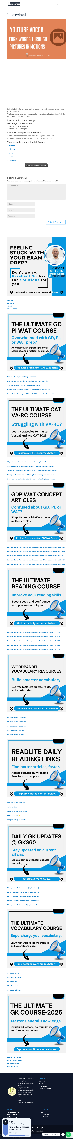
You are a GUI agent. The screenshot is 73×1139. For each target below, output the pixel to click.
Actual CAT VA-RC (45, 1089)
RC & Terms (43, 1086)
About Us (42, 1081)
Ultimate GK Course (14, 1057)
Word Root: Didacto (14, 990)
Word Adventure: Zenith (15, 730)
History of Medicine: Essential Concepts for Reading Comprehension (30, 475)
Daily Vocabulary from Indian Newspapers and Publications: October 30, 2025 (33, 636)
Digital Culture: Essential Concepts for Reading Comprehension (29, 462)
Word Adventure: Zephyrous (17, 722)
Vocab (41, 1084)
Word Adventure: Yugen (15, 734)
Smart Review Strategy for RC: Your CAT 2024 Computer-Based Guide (30, 394)
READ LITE (10, 303)
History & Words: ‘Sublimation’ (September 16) (23, 900)
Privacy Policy (12, 1114)
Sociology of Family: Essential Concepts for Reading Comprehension (30, 466)
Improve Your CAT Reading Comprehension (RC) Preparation (27, 381)
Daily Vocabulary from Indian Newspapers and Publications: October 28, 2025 (33, 641)
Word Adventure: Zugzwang (17, 717)
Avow (11, 153)
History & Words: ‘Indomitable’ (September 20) (23, 896)
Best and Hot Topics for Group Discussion (21, 377)
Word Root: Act (12, 986)
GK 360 (9, 306)
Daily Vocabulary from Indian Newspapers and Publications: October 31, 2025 (33, 632)
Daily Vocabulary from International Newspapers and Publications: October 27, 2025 (36, 560)
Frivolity (12, 149)
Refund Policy (12, 1117)
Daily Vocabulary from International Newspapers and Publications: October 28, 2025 (36, 556)
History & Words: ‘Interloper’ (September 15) (22, 905)
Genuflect (12, 161)
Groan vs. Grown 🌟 (13, 815)
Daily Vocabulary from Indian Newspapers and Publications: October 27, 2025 (33, 645)
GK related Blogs (13, 1063)
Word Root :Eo (12, 981)
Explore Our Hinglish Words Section (36, 165)
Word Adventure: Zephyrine (16, 726)
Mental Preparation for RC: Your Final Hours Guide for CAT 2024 (28, 389)
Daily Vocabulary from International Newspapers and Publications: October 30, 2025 (36, 551)
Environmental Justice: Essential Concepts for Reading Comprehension (31, 479)
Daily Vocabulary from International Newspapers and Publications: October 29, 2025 (36, 564)
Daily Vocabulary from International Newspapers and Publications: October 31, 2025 (36, 547)
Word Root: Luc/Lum (14, 977)
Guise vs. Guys (12, 807)
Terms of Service (13, 1112)
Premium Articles (13, 1066)
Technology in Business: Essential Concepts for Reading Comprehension (32, 470)
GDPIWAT (10, 300)
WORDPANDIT (12, 309)
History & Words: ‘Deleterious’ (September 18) (23, 892)
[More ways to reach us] (63, 1134)
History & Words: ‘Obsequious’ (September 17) (23, 888)
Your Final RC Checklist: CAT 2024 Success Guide (23, 385)
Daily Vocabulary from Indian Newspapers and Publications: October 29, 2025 (33, 649)
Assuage (12, 145)
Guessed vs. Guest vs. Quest (17, 811)
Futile (11, 157)
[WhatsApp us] (68, 1134)
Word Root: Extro (13, 973)
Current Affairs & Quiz (14, 1060)
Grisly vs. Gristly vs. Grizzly (16, 820)
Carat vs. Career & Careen (16, 803)
